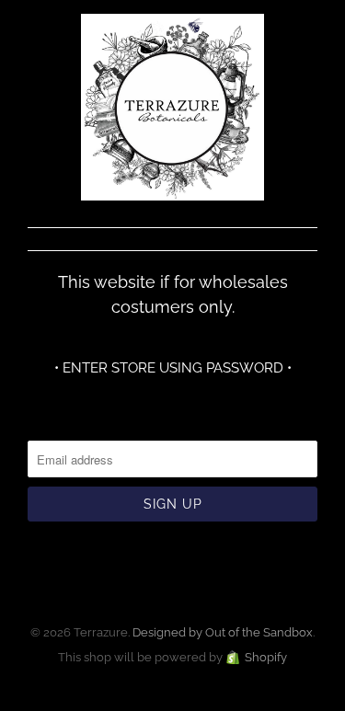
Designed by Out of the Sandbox (222, 632)
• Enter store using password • (173, 368)
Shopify (266, 657)
